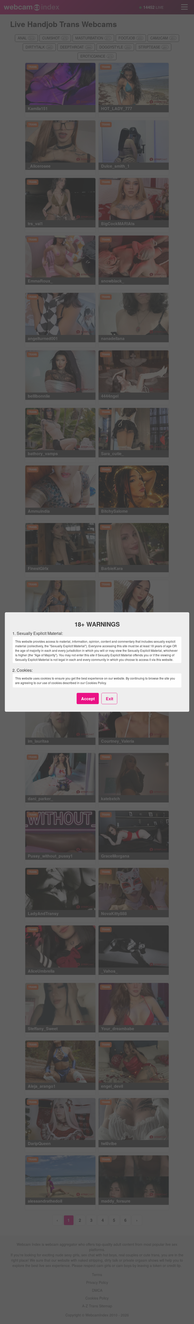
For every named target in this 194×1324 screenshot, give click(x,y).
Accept (88, 698)
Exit (109, 698)
